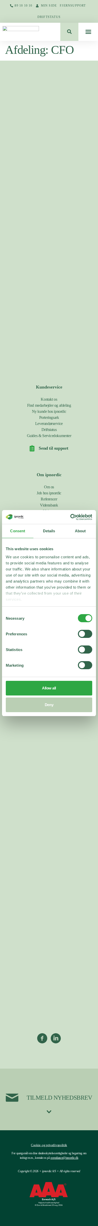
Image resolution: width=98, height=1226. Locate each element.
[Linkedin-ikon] (56, 1038)
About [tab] (80, 531)
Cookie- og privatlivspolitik (49, 1145)
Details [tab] (49, 531)
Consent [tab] (17, 531)
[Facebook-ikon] (42, 1038)
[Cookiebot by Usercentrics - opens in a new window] (70, 517)
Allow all (49, 688)
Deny (49, 705)
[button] (69, 32)
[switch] (85, 634)
